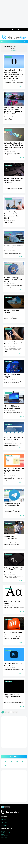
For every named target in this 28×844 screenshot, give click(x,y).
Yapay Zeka (4, 822)
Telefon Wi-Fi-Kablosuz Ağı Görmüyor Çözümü (13, 343)
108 (13, 712)
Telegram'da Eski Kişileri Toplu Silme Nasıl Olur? (12, 505)
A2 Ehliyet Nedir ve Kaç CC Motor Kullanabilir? (13, 537)
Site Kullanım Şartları (6, 832)
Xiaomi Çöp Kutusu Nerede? (13, 632)
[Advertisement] (14, 14)
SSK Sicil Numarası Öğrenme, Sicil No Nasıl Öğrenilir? (14, 438)
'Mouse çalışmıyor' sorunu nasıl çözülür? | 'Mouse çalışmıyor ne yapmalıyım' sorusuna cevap (13, 111)
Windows (3, 819)
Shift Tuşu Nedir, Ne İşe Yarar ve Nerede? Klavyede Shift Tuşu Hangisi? (13, 570)
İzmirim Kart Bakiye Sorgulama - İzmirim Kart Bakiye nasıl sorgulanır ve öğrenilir (12, 215)
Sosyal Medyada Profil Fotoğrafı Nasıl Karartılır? (12, 696)
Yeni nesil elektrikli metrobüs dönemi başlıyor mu (13, 247)
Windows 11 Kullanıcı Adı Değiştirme (12, 376)
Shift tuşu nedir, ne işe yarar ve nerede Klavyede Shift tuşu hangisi (13, 181)
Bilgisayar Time (8, 80)
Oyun (2, 824)
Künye (2, 834)
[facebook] (10, 29)
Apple (2, 821)
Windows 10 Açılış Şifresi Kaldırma (12, 312)
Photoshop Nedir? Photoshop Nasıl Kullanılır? (14, 664)
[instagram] (15, 29)
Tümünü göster (14, 50)
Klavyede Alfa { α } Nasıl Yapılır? (12, 602)
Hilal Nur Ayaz (8, 508)
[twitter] (13, 29)
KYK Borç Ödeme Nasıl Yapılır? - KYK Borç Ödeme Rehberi (13, 279)
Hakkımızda (4, 837)
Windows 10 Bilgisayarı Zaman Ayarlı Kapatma (12, 407)
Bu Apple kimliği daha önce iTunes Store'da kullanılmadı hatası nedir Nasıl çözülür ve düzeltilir (13, 146)
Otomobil (3, 825)
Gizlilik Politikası (4, 835)
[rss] (5, 765)
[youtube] (18, 29)
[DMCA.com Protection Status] (5, 807)
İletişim (3, 831)
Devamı (21, 86)
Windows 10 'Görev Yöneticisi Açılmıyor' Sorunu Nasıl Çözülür (14, 471)
